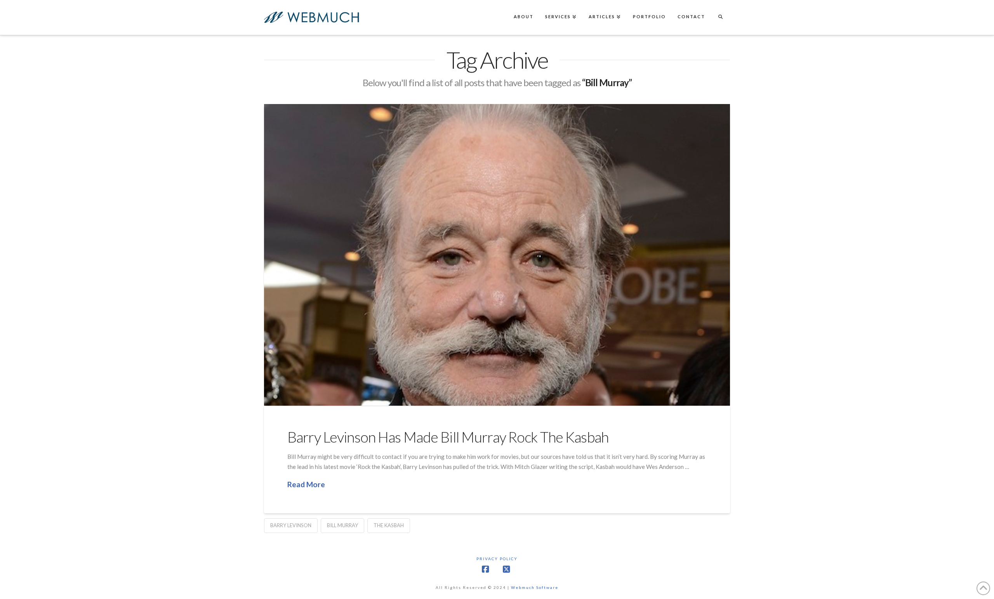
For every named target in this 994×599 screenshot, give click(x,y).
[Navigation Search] (720, 17)
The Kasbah (389, 525)
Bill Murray (342, 525)
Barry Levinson (290, 525)
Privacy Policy (497, 558)
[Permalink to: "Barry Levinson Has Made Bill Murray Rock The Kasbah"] (497, 255)
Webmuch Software (534, 587)
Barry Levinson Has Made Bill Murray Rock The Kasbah (447, 437)
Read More (306, 484)
